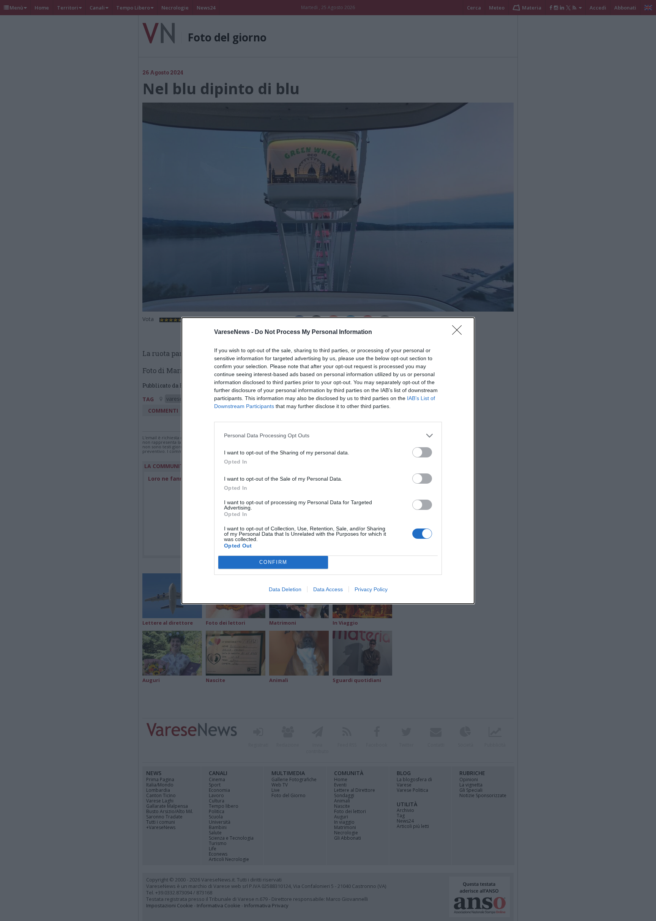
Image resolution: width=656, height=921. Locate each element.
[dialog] (328, 461)
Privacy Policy (371, 589)
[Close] (459, 332)
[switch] (422, 452)
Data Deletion (285, 589)
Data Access (328, 589)
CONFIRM (273, 562)
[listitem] (328, 436)
